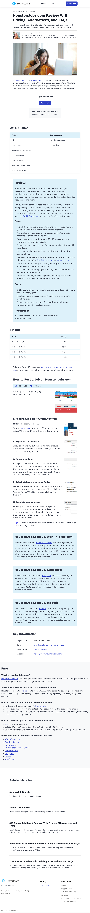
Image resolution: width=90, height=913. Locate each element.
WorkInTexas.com (30, 216)
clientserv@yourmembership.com (49, 645)
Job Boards (32, 11)
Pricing (43, 4)
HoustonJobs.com (20, 80)
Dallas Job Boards (19, 807)
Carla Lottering (27, 33)
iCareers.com (63, 260)
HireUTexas (10, 745)
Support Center (67, 889)
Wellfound (10, 759)
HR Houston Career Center (17, 748)
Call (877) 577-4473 (68, 892)
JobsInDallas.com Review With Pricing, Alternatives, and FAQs (44, 843)
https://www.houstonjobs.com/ (48, 654)
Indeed (42, 608)
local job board (35, 80)
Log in (8, 724)
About (63, 885)
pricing (23, 691)
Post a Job (71, 3)
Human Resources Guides (71, 898)
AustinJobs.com (44, 260)
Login (52, 4)
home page (25, 428)
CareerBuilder (11, 751)
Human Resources (18, 11)
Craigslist (46, 575)
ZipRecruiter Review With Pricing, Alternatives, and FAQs (41, 861)
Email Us (64, 895)
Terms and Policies (68, 901)
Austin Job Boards (19, 792)
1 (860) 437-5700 (41, 649)
